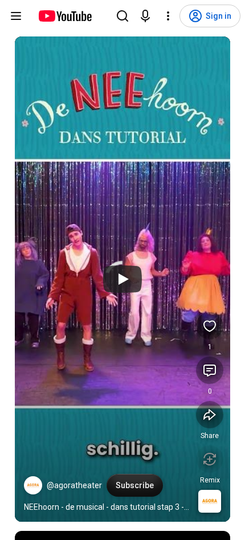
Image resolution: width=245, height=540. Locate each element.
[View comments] (209, 370)
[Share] (209, 414)
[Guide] (16, 16)
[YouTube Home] (65, 16)
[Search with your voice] (145, 16)
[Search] (122, 16)
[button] (33, 485)
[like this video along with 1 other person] (209, 325)
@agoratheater (74, 485)
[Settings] (168, 16)
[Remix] (209, 459)
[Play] (122, 279)
